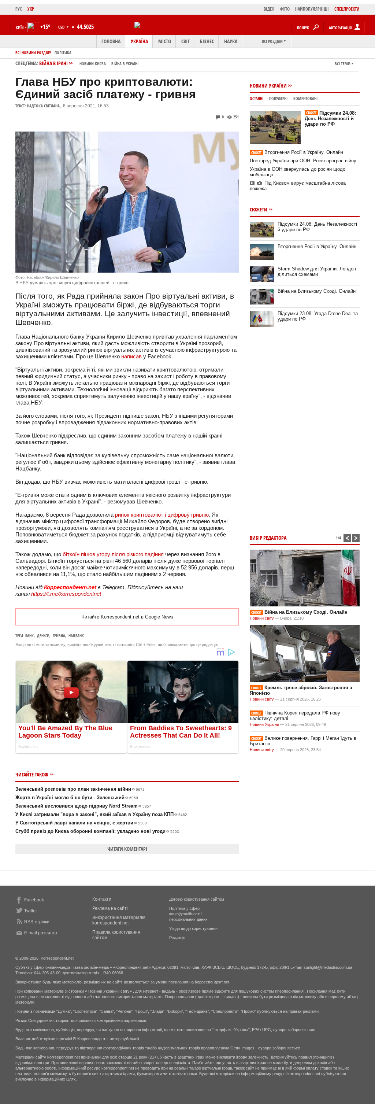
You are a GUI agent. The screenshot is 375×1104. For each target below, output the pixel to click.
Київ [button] (20, 27)
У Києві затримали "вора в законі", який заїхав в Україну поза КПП (101, 814)
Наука (230, 41)
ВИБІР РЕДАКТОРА (268, 537)
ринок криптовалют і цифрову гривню (162, 515)
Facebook (34, 899)
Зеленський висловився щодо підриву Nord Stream (83, 806)
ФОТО (285, 9)
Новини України (268, 85)
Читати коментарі (127, 848)
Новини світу (262, 618)
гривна (59, 635)
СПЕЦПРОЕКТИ (347, 9)
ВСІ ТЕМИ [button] (342, 63)
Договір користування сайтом (196, 899)
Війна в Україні (124, 63)
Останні (256, 98)
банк (29, 635)
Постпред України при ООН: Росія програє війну (303, 160)
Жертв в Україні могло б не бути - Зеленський (76, 797)
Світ (185, 41)
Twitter (30, 910)
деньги (43, 635)
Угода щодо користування (193, 928)
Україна (139, 41)
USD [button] (62, 27)
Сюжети (258, 209)
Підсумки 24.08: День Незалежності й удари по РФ (330, 118)
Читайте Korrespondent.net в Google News (127, 617)
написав (131, 356)
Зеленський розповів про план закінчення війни (80, 789)
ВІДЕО (269, 9)
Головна (110, 41)
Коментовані (305, 98)
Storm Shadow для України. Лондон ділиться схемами (317, 271)
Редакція (177, 937)
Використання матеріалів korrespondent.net (118, 920)
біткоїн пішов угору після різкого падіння (113, 554)
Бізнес (207, 41)
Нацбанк (76, 635)
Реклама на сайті (110, 908)
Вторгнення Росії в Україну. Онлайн (297, 152)
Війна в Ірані (88, 63)
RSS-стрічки (36, 921)
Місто (164, 41)
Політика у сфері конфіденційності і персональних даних (188, 914)
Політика (63, 52)
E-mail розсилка (40, 932)
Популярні (278, 98)
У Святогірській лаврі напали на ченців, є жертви (81, 823)
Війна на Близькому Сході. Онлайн (317, 291)
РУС (18, 9)
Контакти (101, 899)
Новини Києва (92, 63)
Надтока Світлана (43, 105)
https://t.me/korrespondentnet (66, 594)
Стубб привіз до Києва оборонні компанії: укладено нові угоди (97, 831)
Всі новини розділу (33, 52)
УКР (30, 9)
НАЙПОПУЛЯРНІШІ (312, 9)
